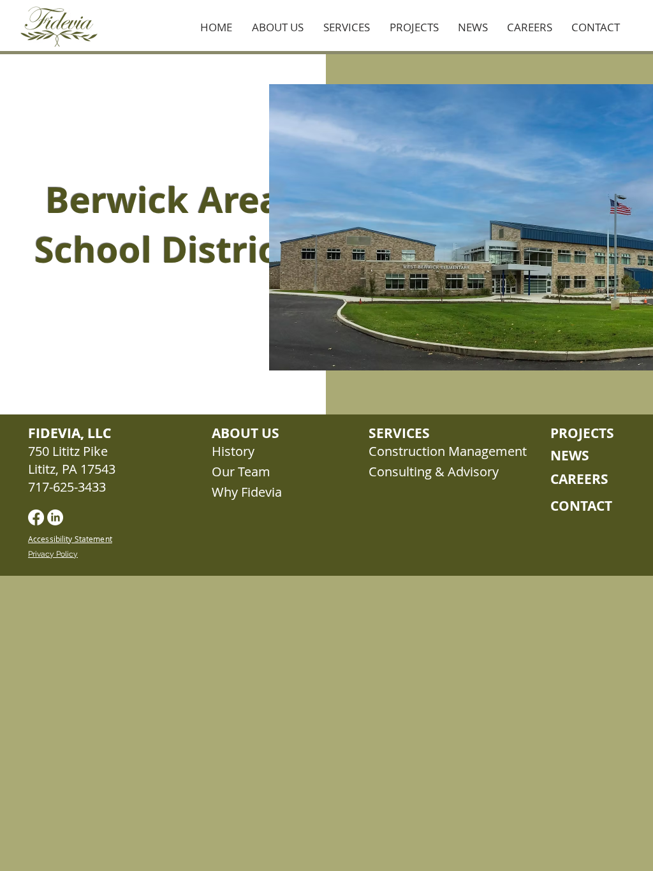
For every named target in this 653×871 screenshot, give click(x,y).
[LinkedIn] (55, 517)
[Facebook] (36, 517)
